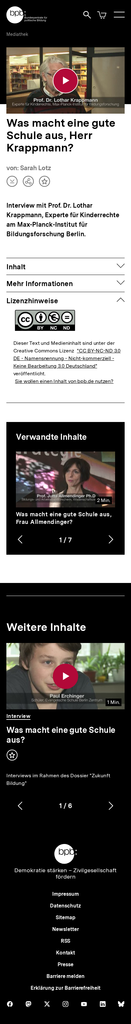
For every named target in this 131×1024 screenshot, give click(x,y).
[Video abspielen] (65, 80)
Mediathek (17, 34)
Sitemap (65, 917)
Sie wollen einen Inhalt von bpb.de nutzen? (64, 381)
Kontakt (65, 953)
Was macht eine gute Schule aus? (60, 735)
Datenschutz (65, 906)
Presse (65, 964)
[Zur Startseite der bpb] (27, 21)
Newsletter (65, 929)
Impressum (65, 894)
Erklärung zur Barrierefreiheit (65, 988)
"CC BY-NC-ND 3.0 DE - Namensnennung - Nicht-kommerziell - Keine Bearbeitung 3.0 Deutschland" (67, 358)
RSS (66, 941)
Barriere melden (65, 976)
